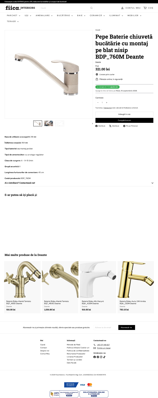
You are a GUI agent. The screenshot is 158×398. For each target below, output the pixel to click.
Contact (43, 348)
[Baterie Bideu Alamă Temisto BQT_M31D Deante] (22, 287)
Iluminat (115, 15)
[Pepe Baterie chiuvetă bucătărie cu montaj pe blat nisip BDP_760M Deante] (16, 223)
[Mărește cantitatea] (106, 102)
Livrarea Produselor (75, 357)
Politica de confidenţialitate (78, 351)
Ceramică (96, 15)
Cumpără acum (124, 120)
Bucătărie (64, 15)
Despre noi (44, 351)
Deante (42, 255)
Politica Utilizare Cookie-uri (78, 348)
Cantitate (99, 98)
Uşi (27, 15)
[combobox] (66, 8)
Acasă (97, 30)
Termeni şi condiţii (74, 360)
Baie (80, 15)
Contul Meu (45, 354)
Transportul (107, 108)
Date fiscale (71, 363)
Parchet (12, 15)
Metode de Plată (73, 345)
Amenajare (43, 15)
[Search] (91, 8)
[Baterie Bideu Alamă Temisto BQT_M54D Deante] (60, 287)
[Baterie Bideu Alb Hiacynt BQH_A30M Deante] (98, 287)
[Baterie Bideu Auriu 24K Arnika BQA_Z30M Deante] (135, 287)
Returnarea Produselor (76, 354)
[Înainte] (91, 123)
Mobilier (133, 15)
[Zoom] (49, 74)
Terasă (12, 21)
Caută (42, 345)
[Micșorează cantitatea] (97, 102)
